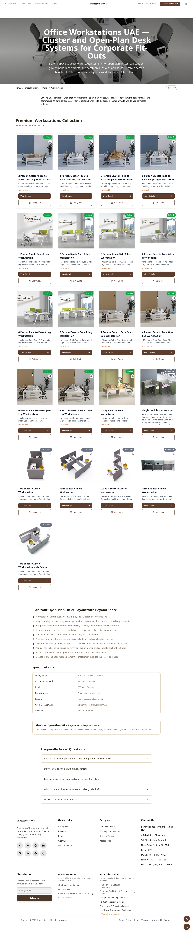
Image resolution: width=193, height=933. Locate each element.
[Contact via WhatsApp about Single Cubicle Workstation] (174, 376)
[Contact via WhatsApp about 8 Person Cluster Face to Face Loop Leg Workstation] (174, 142)
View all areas (66, 897)
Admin (24, 920)
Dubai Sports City (85, 893)
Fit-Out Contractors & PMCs (112, 902)
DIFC (75, 889)
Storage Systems (108, 836)
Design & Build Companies (111, 897)
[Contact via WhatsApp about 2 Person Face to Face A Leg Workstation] (174, 220)
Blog (140, 4)
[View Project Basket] (186, 4)
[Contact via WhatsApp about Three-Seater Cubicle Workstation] (174, 454)
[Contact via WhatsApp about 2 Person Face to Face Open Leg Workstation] (132, 298)
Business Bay (64, 889)
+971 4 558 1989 (158, 859)
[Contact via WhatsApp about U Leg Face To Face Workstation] (132, 376)
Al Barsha (74, 885)
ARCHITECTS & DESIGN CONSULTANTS (110, 886)
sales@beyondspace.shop (160, 864)
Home (18, 88)
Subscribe (34, 898)
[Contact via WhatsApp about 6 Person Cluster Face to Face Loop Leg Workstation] (132, 142)
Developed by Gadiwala (162, 920)
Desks (45, 88)
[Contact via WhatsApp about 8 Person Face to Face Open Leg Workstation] (91, 376)
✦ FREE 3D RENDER (170, 4)
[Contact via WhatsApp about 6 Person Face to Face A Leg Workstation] (91, 298)
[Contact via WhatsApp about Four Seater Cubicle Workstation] (91, 454)
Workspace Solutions (110, 831)
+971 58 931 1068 (157, 855)
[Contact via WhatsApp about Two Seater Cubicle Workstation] (50, 454)
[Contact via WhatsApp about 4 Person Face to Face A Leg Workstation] (50, 298)
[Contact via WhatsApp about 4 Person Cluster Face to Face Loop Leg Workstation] (91, 142)
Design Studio (41, 4)
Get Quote (151, 4)
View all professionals (111, 914)
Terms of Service (141, 920)
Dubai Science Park (66, 893)
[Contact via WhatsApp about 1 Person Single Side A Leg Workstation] (50, 220)
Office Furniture (32, 88)
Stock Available (65, 845)
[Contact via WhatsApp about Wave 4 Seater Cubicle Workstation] (132, 454)
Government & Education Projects (114, 906)
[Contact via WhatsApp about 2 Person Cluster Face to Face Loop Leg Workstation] (50, 142)
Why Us (55, 4)
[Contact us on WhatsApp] (187, 919)
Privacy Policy (125, 920)
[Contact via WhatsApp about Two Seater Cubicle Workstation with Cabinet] (50, 529)
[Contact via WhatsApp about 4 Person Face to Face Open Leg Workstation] (174, 298)
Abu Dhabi (62, 885)
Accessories (105, 840)
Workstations (57, 88)
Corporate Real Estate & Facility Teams (113, 892)
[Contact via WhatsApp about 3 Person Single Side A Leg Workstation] (132, 220)
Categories (10, 4)
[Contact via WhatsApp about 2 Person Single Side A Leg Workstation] (91, 220)
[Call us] (187, 927)
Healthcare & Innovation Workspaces (116, 910)
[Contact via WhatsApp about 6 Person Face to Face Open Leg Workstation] (50, 376)
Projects (26, 4)
